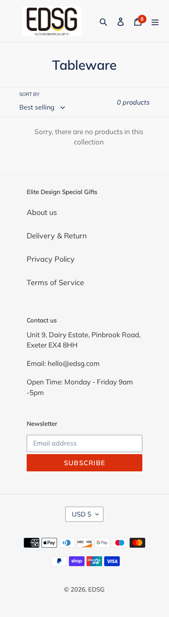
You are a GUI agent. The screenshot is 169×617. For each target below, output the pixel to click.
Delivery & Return (57, 235)
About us (42, 212)
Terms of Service (55, 282)
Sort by (29, 94)
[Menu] (155, 21)
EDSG (96, 589)
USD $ (81, 514)
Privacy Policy (51, 259)
